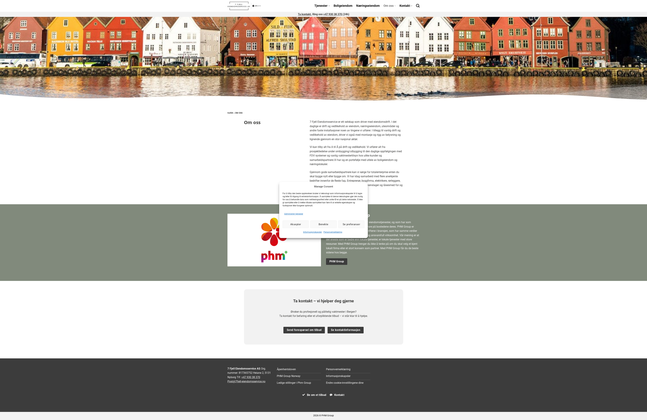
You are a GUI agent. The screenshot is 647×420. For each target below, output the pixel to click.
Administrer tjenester (293, 214)
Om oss (388, 5)
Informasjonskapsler (312, 232)
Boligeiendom (343, 5)
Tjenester (321, 5)
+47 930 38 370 (333, 14)
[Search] (418, 5)
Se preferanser (351, 224)
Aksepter (295, 224)
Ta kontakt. (305, 14)
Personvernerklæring (333, 232)
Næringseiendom (368, 5)
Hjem (230, 113)
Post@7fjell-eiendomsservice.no (246, 381)
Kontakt (404, 5)
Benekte (323, 224)
